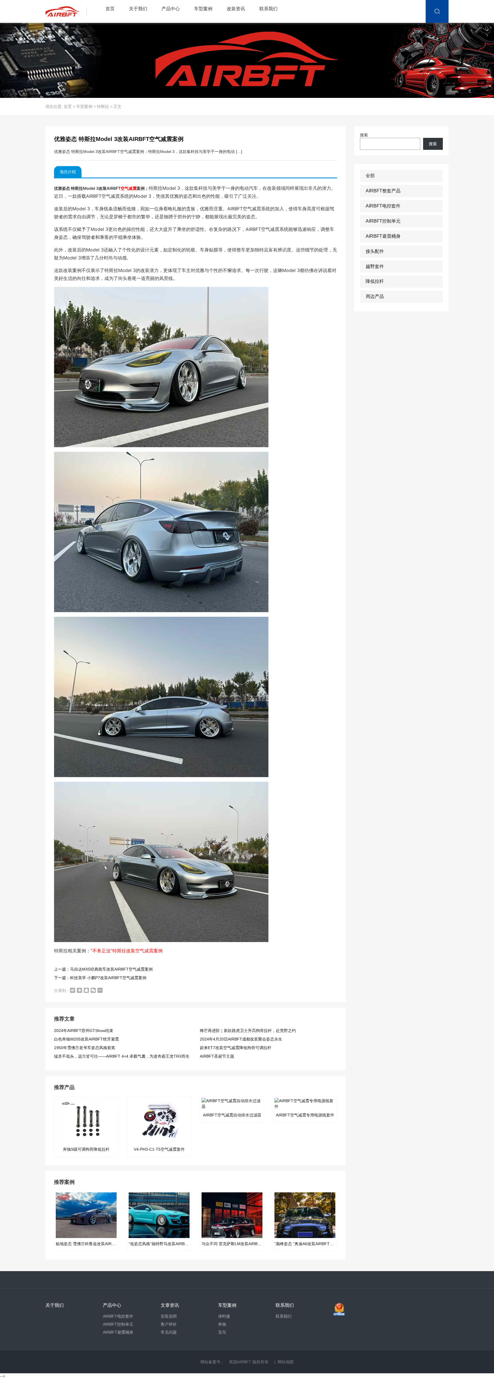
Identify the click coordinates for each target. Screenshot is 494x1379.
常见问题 (169, 1332)
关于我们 (138, 8)
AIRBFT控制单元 (383, 221)
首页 (110, 8)
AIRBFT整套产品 (383, 190)
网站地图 (286, 1362)
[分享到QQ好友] (86, 990)
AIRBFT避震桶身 (383, 236)
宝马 (222, 1332)
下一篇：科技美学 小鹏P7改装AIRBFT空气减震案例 (100, 977)
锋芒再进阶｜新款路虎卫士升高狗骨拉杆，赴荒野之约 (248, 1030)
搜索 (364, 135)
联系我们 (268, 8)
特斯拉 (103, 106)
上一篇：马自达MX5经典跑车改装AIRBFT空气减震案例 (103, 969)
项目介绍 (68, 172)
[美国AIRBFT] (67, 11)
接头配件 (375, 251)
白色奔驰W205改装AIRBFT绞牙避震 (86, 1039)
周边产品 (375, 296)
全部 (370, 175)
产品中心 (171, 8)
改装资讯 (236, 8)
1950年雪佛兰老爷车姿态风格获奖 (84, 1047)
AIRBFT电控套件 (383, 205)
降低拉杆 (375, 281)
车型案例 (203, 8)
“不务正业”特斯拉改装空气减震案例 (127, 950)
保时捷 (224, 1316)
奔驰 (222, 1324)
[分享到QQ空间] (79, 990)
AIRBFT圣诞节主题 (217, 1056)
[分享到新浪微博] (72, 990)
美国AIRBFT (240, 1362)
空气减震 (129, 188)
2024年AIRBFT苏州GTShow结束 (83, 1030)
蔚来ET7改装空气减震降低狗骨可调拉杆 (235, 1047)
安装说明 (169, 1316)
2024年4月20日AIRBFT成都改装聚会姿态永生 (241, 1039)
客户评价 (169, 1324)
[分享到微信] (93, 990)
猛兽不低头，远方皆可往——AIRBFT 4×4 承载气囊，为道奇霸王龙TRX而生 (122, 1056)
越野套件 (375, 266)
